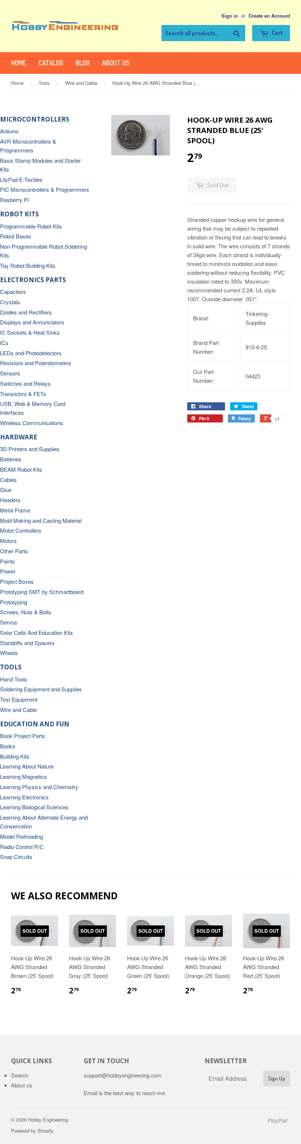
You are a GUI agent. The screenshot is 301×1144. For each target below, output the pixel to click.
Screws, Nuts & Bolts (25, 612)
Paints (7, 561)
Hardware (18, 437)
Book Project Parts (22, 736)
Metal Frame (15, 510)
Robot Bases (15, 236)
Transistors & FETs (23, 393)
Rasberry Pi (14, 200)
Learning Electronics (24, 797)
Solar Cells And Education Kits (36, 632)
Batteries (10, 459)
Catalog (51, 63)
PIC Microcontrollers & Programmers (44, 189)
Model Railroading (21, 836)
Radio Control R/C (22, 846)
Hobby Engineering (48, 1119)
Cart (277, 32)
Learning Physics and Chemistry (39, 787)
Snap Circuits (16, 856)
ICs (4, 342)
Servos (8, 622)
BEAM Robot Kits (21, 469)
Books (7, 746)
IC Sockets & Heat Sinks (30, 332)
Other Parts (14, 551)
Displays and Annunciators (32, 322)
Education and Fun (34, 724)
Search (19, 1075)
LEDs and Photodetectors (31, 353)
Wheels (9, 652)
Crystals (10, 302)
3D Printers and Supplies (29, 449)
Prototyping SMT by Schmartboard (41, 592)
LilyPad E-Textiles (21, 179)
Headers (10, 500)
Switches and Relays (25, 383)
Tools (44, 82)
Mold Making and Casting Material (40, 520)
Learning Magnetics (23, 776)
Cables (8, 479)
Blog (83, 63)
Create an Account (269, 15)
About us (115, 63)
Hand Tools (13, 679)
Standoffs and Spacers (27, 643)
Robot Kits (19, 214)
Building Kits (14, 756)
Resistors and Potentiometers (35, 363)
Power (7, 571)
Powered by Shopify (32, 1130)
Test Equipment (18, 699)
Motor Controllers (20, 530)
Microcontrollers (34, 119)
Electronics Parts (33, 280)
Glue (5, 489)
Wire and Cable (81, 82)
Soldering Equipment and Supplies (41, 689)
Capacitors (13, 291)
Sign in (229, 15)
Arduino (9, 131)
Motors (8, 540)
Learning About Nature (27, 766)
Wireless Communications (31, 423)
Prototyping (13, 602)
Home (18, 63)
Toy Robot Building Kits (27, 265)
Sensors (10, 373)
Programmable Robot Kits (31, 226)
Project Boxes (17, 581)
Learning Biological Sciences (34, 807)
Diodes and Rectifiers (26, 312)
